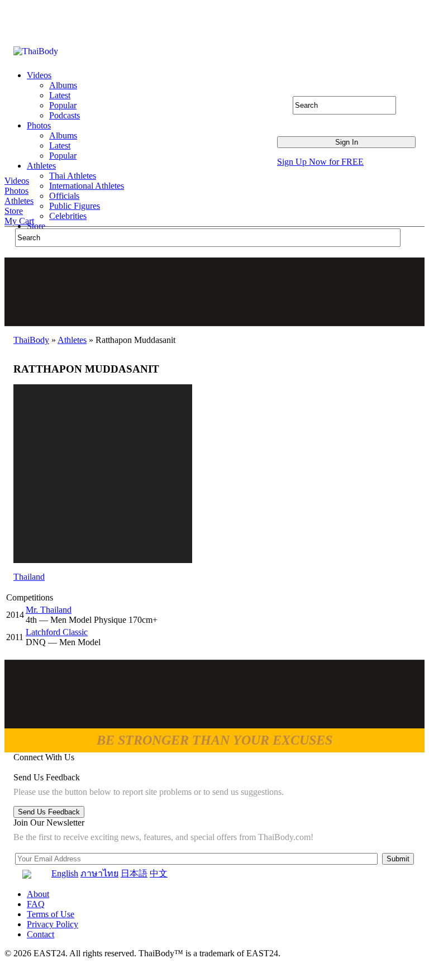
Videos (16, 180)
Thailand (29, 576)
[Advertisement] (215, 291)
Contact (40, 934)
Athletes (19, 201)
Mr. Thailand (49, 609)
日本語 (134, 873)
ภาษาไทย (99, 873)
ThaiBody (31, 340)
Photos (16, 191)
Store (13, 211)
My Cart (19, 221)
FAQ (36, 904)
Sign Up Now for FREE (320, 161)
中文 (159, 873)
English (64, 873)
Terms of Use (50, 914)
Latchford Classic (57, 632)
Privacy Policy (52, 924)
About (38, 894)
